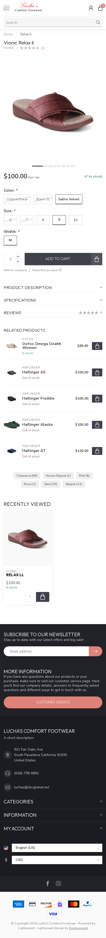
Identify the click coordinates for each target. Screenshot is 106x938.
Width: (11, 231)
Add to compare (15, 270)
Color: (10, 190)
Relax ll (26, 34)
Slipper (74, 484)
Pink (84, 475)
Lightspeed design (50, 928)
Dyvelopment (78, 928)
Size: (9, 210)
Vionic (9, 48)
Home (8, 34)
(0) (43, 48)
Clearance (27, 475)
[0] (100, 8)
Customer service (53, 702)
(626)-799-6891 (26, 773)
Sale (50, 484)
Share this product (45, 270)
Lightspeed (26, 928)
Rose (30, 484)
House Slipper (58, 475)
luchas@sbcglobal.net (31, 787)
